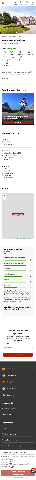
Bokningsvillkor (7, 415)
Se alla (25, 90)
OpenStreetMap (24, 238)
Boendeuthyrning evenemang (11, 446)
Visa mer (5, 78)
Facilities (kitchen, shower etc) (14, 263)
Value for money (9, 274)
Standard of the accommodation (14, 258)
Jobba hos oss (10, 395)
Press (4, 428)
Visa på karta (13, 44)
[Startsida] (3, 3)
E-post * (6, 344)
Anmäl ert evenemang (9, 434)
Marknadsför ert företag (10, 440)
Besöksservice (10, 369)
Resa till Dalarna (10, 375)
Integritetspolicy (10, 388)
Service (6, 280)
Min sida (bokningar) (8, 409)
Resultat (4, 36)
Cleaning (7, 269)
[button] (2, 21)
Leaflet (16, 238)
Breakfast (7, 285)
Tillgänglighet (9, 382)
